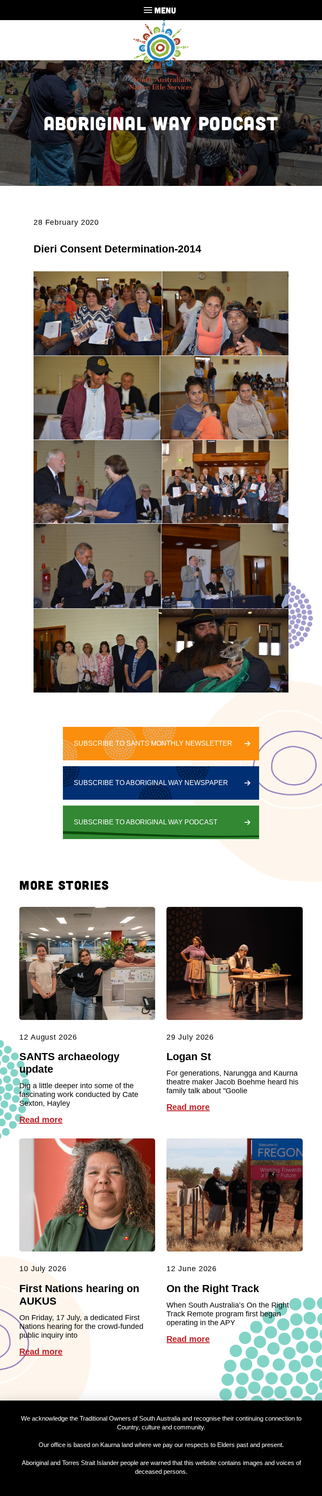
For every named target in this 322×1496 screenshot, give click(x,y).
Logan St (188, 1056)
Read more (40, 1119)
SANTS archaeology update (69, 1063)
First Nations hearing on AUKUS (79, 1294)
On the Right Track (212, 1288)
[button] (161, 10)
